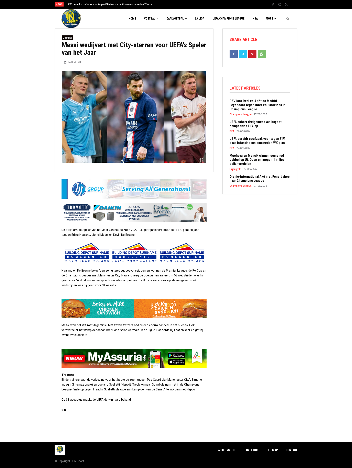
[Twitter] (286, 5)
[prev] (183, 4)
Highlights (235, 169)
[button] (287, 18)
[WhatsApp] (262, 54)
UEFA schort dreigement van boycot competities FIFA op (256, 124)
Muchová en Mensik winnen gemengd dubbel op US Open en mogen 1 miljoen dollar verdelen (258, 159)
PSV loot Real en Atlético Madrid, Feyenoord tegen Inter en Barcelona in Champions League (257, 105)
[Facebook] (273, 5)
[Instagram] (280, 5)
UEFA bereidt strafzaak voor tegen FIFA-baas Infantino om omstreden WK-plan (258, 141)
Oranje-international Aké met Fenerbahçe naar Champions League (260, 178)
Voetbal (67, 37)
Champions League (241, 114)
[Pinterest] (252, 54)
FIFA (232, 131)
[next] (189, 4)
